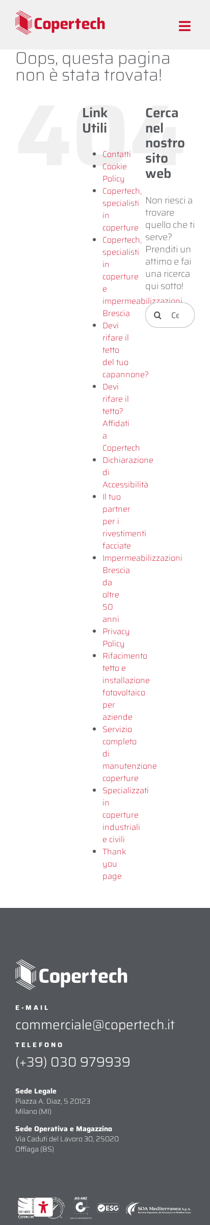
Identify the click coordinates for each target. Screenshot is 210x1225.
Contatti (116, 154)
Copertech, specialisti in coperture (122, 209)
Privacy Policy (116, 637)
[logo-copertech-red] (60, 15)
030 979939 (90, 1061)
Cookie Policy (114, 172)
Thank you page (114, 863)
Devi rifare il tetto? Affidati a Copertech (121, 417)
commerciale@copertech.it (95, 1024)
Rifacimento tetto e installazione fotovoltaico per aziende (126, 686)
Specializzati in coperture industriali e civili (125, 815)
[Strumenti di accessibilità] (43, 1207)
